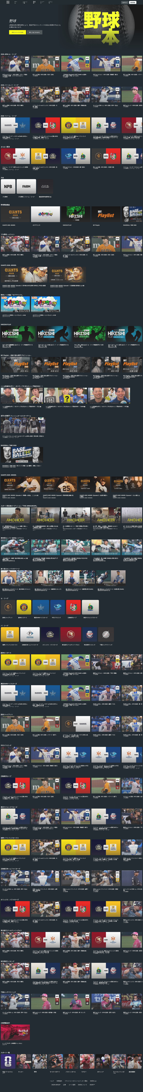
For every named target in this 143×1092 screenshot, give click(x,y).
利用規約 (59, 1081)
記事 (64, 1085)
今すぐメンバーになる (17, 32)
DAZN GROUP (56, 1085)
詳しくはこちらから (34, 32)
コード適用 (72, 1085)
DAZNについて (82, 1085)
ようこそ (51, 2)
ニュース (42, 2)
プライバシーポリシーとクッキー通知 (76, 1081)
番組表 (34, 2)
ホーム (15, 2)
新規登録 (132, 2)
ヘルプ (52, 1081)
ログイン (124, 2)
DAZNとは (93, 1081)
